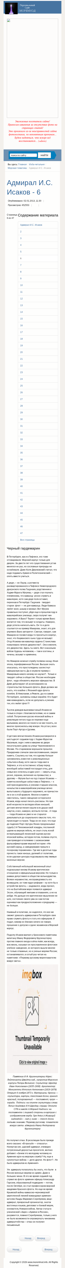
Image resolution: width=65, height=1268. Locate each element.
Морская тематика (17, 168)
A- (56, 174)
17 (21, 332)
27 (21, 399)
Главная (22, 164)
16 (21, 325)
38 (21, 473)
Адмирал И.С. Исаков (31, 225)
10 (21, 285)
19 (21, 345)
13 (21, 305)
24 (21, 379)
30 (21, 419)
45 (21, 520)
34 (21, 446)
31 (21, 426)
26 (21, 392)
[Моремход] (20, 7)
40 (21, 486)
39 (21, 479)
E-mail (42, 205)
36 (21, 459)
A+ (50, 174)
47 (21, 533)
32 (21, 432)
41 (21, 493)
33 (21, 439)
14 (21, 312)
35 (21, 453)
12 (21, 298)
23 (21, 372)
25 (21, 386)
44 (21, 513)
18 (21, 339)
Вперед (41, 1238)
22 (21, 365)
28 (21, 406)
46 (21, 526)
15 (21, 318)
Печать (35, 205)
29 (21, 412)
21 (21, 359)
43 (21, 506)
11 (21, 292)
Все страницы (27, 540)
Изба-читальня (37, 164)
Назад (27, 1238)
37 (21, 466)
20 (21, 352)
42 (21, 499)
